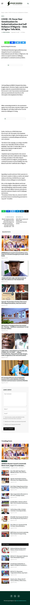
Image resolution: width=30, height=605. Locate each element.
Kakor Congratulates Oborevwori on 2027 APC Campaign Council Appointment (19, 495)
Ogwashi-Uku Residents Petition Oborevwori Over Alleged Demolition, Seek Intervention (14, 302)
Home (2, 12)
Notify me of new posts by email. (13, 424)
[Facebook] (12, 42)
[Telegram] (23, 42)
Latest (6, 12)
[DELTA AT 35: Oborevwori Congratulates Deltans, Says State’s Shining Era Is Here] (5, 573)
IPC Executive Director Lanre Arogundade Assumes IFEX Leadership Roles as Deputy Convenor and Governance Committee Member (14, 379)
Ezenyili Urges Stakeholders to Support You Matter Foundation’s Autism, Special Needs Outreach (18, 565)
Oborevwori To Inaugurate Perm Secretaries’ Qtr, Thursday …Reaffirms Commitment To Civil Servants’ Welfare (14, 327)
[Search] (28, 3)
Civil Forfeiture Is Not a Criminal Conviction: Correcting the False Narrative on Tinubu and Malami (18, 511)
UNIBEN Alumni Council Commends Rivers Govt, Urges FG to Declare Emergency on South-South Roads (14, 254)
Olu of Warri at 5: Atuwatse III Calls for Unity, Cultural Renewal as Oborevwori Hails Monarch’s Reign (18, 526)
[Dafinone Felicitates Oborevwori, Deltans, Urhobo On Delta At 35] (5, 550)
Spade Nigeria (6, 32)
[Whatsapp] (6, 42)
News (2, 16)
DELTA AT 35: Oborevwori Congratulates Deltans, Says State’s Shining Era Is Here (19, 573)
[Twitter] (17, 42)
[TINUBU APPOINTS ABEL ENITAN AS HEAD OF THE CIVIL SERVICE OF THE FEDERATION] (15, 268)
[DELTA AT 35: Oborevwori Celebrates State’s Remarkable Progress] (5, 558)
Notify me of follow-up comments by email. (15, 421)
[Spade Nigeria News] (15, 3)
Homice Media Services (21, 600)
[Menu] (2, 3)
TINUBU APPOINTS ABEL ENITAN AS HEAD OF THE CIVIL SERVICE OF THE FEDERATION (13, 278)
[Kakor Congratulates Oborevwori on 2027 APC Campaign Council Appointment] (5, 496)
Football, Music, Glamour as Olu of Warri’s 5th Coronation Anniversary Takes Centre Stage (18, 503)
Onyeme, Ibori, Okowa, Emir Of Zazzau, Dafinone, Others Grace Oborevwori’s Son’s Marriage (18, 580)
